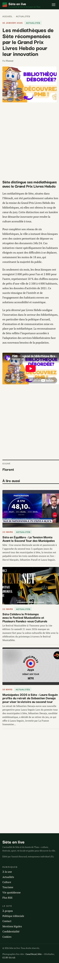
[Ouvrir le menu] (54, 4)
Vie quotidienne (11, 892)
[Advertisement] (29, 141)
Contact (6, 921)
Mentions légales (12, 926)
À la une (7, 871)
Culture (6, 882)
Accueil (7, 16)
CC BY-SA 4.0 (8, 957)
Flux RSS (7, 897)
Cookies (6, 936)
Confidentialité (11, 931)
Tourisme (7, 887)
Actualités (23, 16)
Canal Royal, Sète (34, 954)
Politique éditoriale (13, 916)
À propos (7, 911)
